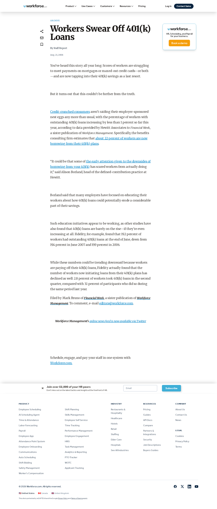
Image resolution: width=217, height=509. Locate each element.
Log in (168, 6)
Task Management (74, 446)
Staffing (115, 434)
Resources (125, 6)
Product (70, 6)
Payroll (22, 430)
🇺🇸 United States (27, 493)
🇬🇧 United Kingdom (60, 493)
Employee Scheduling (30, 409)
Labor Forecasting (28, 425)
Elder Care (116, 439)
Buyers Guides (150, 450)
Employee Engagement (77, 436)
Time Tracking (72, 425)
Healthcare (116, 418)
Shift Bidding (25, 462)
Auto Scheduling (27, 457)
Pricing (142, 6)
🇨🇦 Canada (43, 493)
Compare (148, 425)
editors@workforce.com (116, 303)
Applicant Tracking (74, 468)
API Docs (147, 420)
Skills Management (74, 414)
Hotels (114, 423)
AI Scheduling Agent (29, 414)
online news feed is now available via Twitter (117, 321)
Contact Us (181, 414)
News (178, 420)
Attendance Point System (32, 441)
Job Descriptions (152, 445)
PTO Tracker (71, 457)
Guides (147, 414)
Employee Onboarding (30, 446)
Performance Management (79, 430)
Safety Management (29, 468)
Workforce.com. (61, 363)
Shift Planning (72, 409)
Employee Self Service (76, 420)
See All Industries (120, 450)
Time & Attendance (29, 420)
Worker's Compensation (31, 473)
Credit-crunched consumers (70, 112)
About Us (180, 409)
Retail (113, 429)
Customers (106, 6)
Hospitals (116, 445)
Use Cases (87, 6)
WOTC (68, 462)
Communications (28, 452)
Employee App (26, 436)
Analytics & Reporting (76, 452)
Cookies (179, 436)
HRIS (67, 441)
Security (147, 439)
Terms (178, 446)
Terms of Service (77, 498)
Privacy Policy (182, 441)
